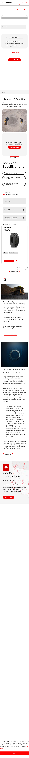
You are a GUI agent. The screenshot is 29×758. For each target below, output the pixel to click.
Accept (14, 753)
